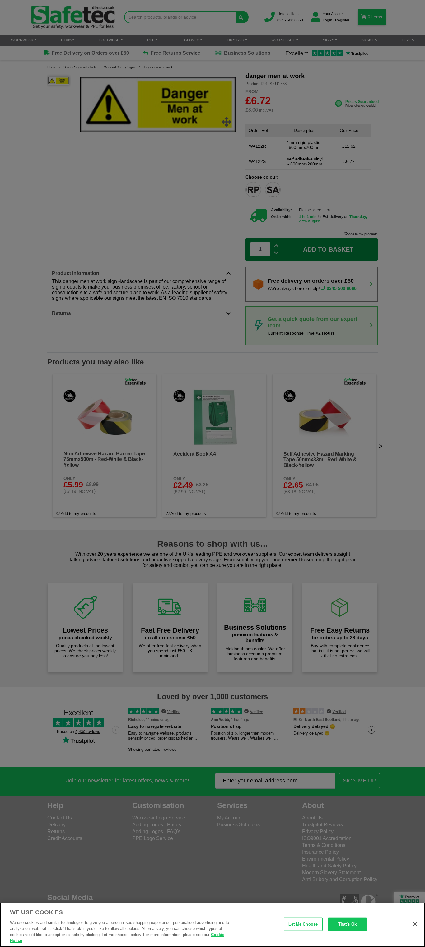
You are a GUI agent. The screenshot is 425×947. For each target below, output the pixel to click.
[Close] (415, 924)
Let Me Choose (303, 924)
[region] (212, 925)
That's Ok (347, 924)
